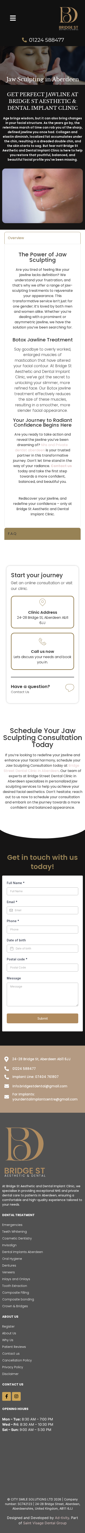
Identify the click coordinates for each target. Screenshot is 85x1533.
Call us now (42, 651)
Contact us (61, 465)
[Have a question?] (69, 688)
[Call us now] (42, 641)
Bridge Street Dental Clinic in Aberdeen (41, 768)
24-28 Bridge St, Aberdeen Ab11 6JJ (42, 620)
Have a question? (30, 686)
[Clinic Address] (42, 602)
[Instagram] (16, 1396)
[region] (42, 1495)
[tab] (42, 238)
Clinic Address (42, 612)
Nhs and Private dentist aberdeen (41, 447)
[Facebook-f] (6, 1396)
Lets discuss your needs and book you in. (42, 659)
